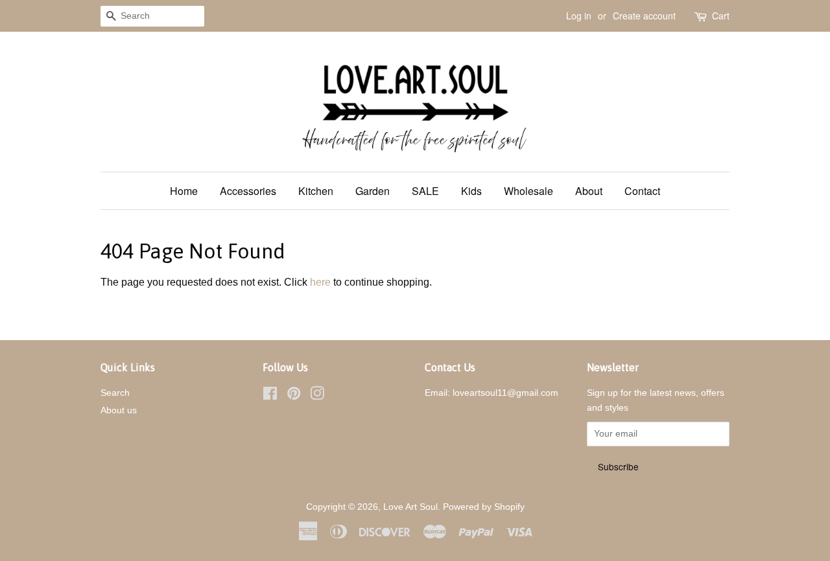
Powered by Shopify (484, 507)
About (588, 190)
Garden (372, 190)
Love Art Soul (410, 507)
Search (115, 393)
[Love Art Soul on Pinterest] (294, 396)
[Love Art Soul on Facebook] (270, 396)
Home (184, 190)
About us (119, 410)
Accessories (248, 190)
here (320, 282)
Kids (471, 190)
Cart (720, 15)
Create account (644, 15)
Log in (578, 15)
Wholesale (528, 190)
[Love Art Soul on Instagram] (317, 396)
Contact (642, 190)
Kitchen (315, 190)
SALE (425, 190)
